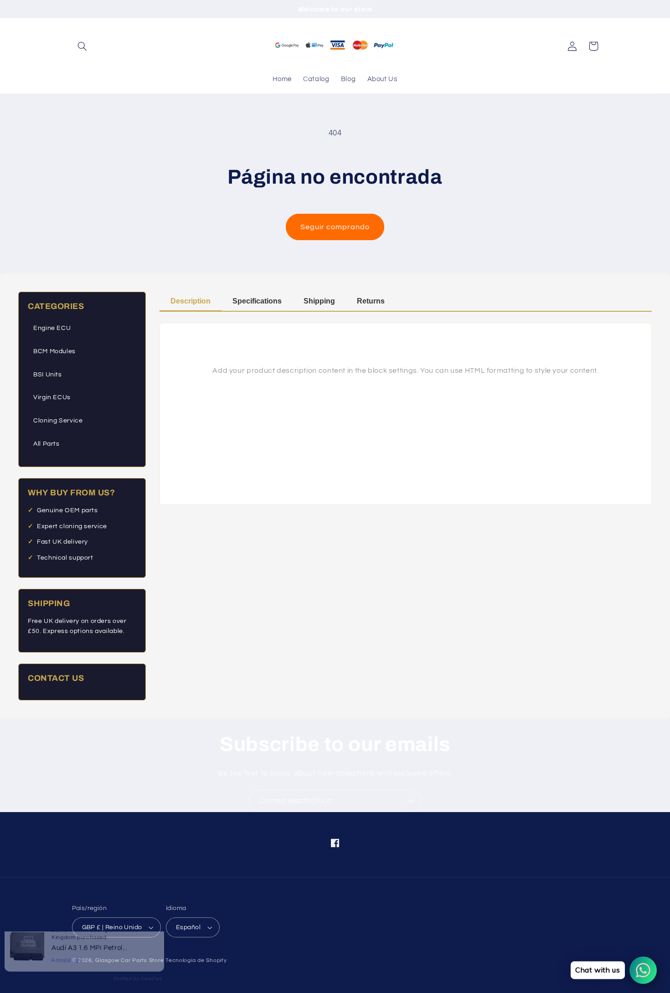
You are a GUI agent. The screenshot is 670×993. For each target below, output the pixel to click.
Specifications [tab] (257, 301)
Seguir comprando (335, 227)
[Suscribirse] (410, 801)
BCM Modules (54, 351)
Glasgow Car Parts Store (130, 960)
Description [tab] (190, 301)
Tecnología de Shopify (196, 960)
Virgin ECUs (52, 397)
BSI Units (47, 374)
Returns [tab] (371, 301)
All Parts (46, 444)
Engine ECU (52, 328)
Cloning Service (57, 420)
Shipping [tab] (319, 301)
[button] (82, 46)
